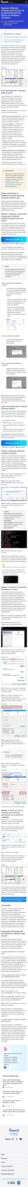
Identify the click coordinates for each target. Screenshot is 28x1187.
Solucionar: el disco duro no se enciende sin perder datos (13, 1092)
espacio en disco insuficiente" (15, 431)
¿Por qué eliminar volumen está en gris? (15, 37)
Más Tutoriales (8, 25)
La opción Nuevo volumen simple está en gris (13, 900)
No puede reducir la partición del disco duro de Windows (14, 897)
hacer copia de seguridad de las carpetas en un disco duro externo (14, 182)
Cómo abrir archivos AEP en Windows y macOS (12, 1101)
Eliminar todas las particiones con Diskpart (14, 567)
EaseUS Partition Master (13, 228)
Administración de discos (10, 45)
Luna (5, 21)
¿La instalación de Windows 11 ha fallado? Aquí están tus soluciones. (14, 1111)
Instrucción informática (10, 23)
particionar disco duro (10, 415)
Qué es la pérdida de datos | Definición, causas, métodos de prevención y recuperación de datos (13, 1082)
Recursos (4, 1158)
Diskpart (3, 456)
